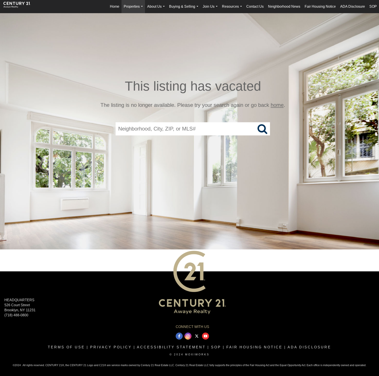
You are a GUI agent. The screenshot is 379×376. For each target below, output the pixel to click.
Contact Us (255, 6)
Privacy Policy (111, 347)
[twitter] (196, 336)
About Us (156, 9)
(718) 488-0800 (16, 315)
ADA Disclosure (352, 6)
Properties (134, 9)
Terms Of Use (66, 347)
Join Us (211, 9)
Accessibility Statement (171, 347)
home (277, 105)
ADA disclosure (309, 347)
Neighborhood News (284, 6)
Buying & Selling (184, 9)
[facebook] (179, 336)
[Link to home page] (19, 6)
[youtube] (205, 336)
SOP (373, 6)
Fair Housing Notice (320, 6)
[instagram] (187, 336)
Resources (233, 9)
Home (114, 6)
